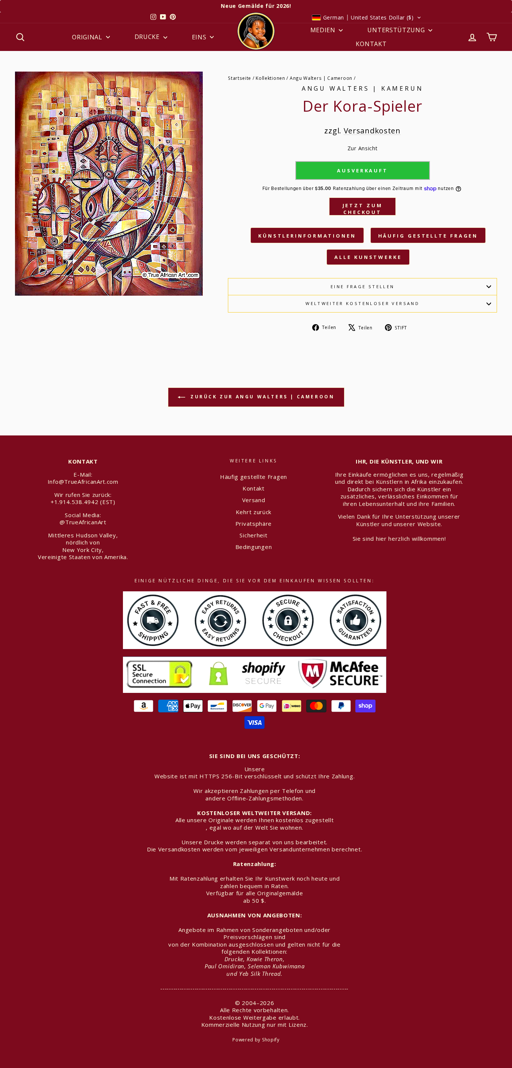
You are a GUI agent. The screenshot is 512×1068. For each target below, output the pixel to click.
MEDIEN (323, 30)
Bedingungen (253, 546)
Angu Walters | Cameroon (321, 78)
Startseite (239, 78)
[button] (366, 17)
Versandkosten (372, 131)
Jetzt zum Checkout (363, 208)
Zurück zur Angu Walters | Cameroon (261, 396)
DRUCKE (148, 37)
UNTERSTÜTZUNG (397, 30)
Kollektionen (270, 78)
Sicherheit (253, 535)
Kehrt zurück (253, 512)
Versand (253, 500)
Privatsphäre (253, 523)
